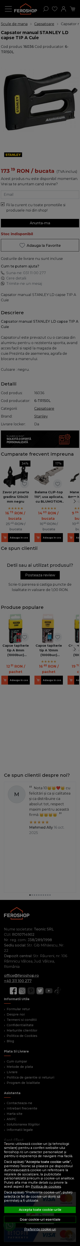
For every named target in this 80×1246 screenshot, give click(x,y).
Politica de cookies (46, 1187)
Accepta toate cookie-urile (40, 1210)
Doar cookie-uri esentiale (40, 1219)
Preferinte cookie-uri (40, 1229)
